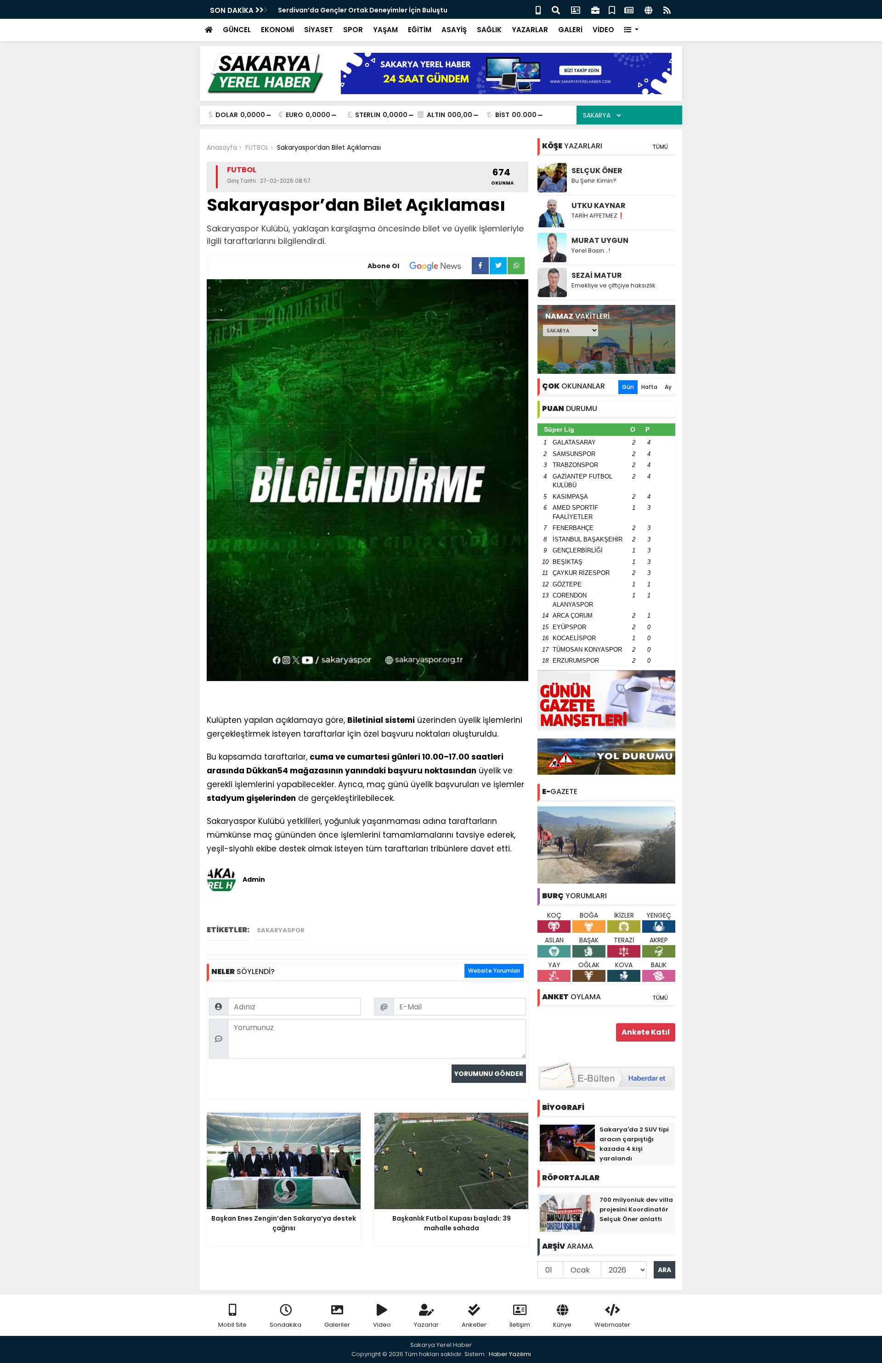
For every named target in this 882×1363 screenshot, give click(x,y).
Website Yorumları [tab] (494, 970)
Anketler (474, 1324)
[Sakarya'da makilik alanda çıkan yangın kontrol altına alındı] (606, 844)
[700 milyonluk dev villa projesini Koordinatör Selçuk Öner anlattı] (567, 1212)
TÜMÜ (660, 147)
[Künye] (648, 9)
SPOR (353, 29)
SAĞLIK (489, 29)
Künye (562, 1324)
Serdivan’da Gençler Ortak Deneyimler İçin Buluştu (362, 10)
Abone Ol (383, 265)
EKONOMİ (277, 29)
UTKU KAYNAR (598, 205)
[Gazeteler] (629, 9)
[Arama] (556, 9)
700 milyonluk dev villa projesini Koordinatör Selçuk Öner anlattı (636, 1209)
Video (382, 1324)
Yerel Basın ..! (590, 250)
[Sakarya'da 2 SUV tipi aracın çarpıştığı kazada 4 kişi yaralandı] (567, 1142)
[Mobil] (538, 9)
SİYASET (318, 29)
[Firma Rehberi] (595, 9)
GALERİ (570, 29)
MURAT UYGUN (599, 240)
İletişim (519, 1324)
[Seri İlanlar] (612, 9)
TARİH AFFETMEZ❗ (598, 215)
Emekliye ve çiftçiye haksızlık (613, 285)
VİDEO (603, 29)
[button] (631, 30)
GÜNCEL (237, 29)
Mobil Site (232, 1324)
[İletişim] (575, 9)
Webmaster (612, 1324)
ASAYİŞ (454, 29)
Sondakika (285, 1324)
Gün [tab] (628, 387)
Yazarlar (426, 1324)
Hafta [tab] (649, 387)
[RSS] (667, 9)
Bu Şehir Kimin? (593, 180)
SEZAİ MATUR (596, 275)
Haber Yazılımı (510, 1354)
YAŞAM (385, 29)
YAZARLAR (530, 29)
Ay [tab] (668, 387)
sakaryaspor (281, 930)
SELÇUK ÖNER (596, 170)
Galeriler (337, 1324)
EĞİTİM (419, 29)
